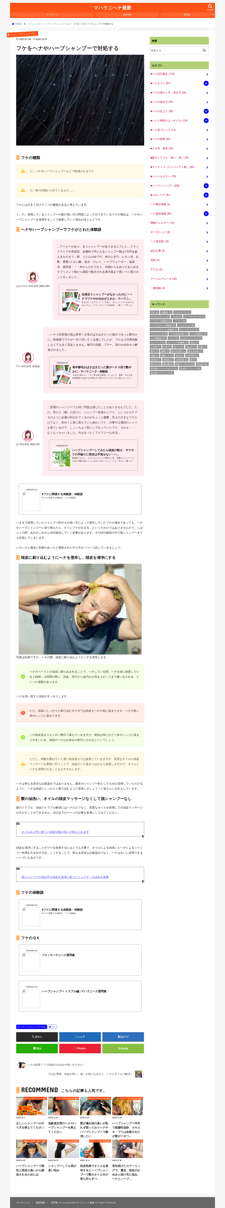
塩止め (191, 346)
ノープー (179, 320)
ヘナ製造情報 (161, 213)
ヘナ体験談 (158, 337)
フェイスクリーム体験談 (164, 329)
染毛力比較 (195, 351)
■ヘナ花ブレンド (163, 129)
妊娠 (202, 346)
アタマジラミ (182, 312)
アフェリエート (160, 316)
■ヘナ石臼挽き (162, 74)
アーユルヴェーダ (163, 278)
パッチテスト (186, 325)
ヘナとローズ (159, 333)
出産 (167, 346)
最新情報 (127, 14)
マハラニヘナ (52, 14)
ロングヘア (158, 342)
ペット (173, 337)
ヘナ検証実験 (160, 204)
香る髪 (202, 364)
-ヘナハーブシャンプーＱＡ (33, 1026)
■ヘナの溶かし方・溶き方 (168, 92)
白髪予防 (192, 355)
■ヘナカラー (160, 83)
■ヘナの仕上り (161, 111)
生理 (179, 355)
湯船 (154, 355)
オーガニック (160, 232)
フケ (53, 1026)
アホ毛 (176, 316)
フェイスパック (189, 329)
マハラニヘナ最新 (112, 7)
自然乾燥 (181, 359)
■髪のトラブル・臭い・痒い (169, 157)
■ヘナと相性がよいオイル (169, 120)
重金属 (168, 364)
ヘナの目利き (198, 333)
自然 (155, 260)
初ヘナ (178, 346)
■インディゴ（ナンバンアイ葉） (172, 167)
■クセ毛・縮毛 (161, 148)
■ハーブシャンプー (165, 185)
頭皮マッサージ (185, 364)
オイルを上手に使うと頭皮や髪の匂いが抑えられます (55, 832)
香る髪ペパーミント (162, 372)
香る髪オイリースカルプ (164, 368)
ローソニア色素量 (178, 342)
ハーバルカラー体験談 (163, 325)
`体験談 (166, 312)
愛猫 (165, 351)
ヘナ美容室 (159, 241)
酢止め (155, 364)
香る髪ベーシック (190, 368)
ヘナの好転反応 (179, 333)
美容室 (155, 359)
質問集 (187, 14)
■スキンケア (160, 195)
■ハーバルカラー (163, 176)
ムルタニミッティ (191, 337)
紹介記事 (157, 250)
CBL (154, 312)
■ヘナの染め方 (161, 101)
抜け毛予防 (178, 351)
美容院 (168, 359)
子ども (156, 269)
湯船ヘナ (167, 355)
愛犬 (154, 351)
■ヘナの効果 (160, 139)
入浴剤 (155, 346)
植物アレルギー (162, 222)
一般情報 (157, 288)
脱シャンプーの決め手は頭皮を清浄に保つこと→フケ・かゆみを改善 (65, 877)
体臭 (194, 342)
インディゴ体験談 (161, 320)
